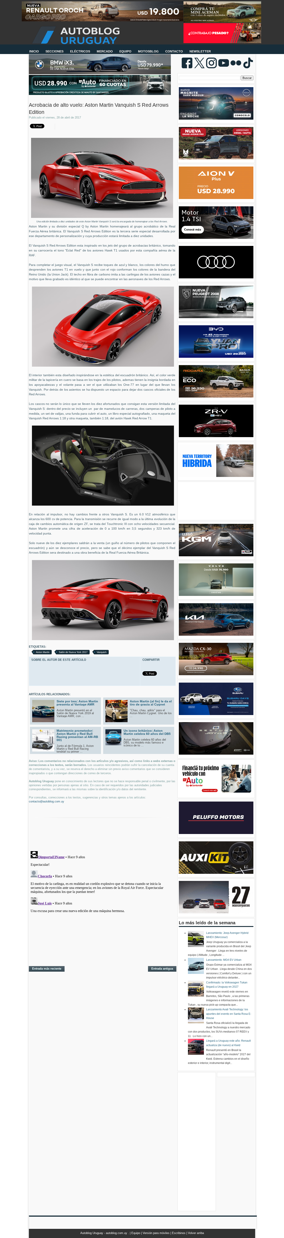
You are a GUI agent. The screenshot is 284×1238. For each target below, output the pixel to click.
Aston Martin (42, 652)
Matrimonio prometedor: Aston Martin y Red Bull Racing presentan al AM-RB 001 (77, 735)
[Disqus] (102, 905)
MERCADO (105, 51)
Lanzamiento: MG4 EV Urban (223, 959)
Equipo (136, 1233)
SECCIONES (54, 51)
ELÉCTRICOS (80, 51)
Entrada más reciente (46, 968)
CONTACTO (174, 51)
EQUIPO (125, 51)
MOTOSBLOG (148, 51)
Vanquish (101, 652)
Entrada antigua (162, 968)
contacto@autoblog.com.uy (46, 801)
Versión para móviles (156, 1233)
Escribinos (179, 1233)
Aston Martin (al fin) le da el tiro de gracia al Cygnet (151, 702)
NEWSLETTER (200, 51)
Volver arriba (196, 1233)
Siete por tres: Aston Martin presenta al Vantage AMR (77, 702)
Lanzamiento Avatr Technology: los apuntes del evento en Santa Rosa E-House (228, 1014)
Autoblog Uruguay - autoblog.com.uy (104, 1233)
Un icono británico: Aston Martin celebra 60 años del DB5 (147, 732)
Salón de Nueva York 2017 (73, 652)
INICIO (34, 51)
